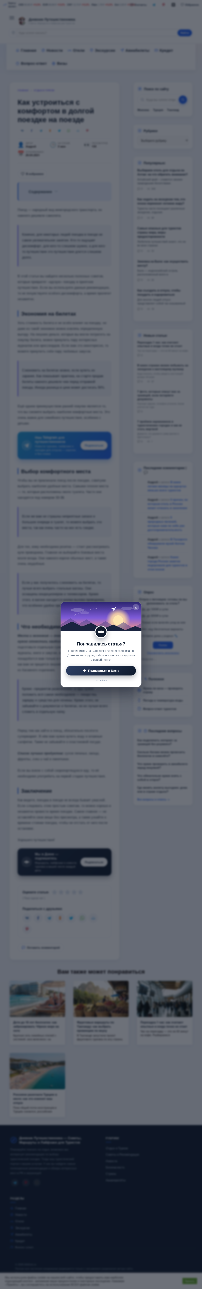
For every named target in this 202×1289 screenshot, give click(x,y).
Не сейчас (101, 680)
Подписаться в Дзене (103, 670)
